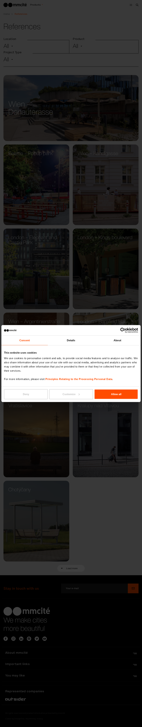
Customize (69, 394)
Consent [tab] (24, 340)
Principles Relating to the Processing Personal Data (78, 378)
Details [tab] (71, 340)
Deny (26, 394)
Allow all (116, 394)
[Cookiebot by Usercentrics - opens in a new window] (123, 330)
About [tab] (117, 340)
